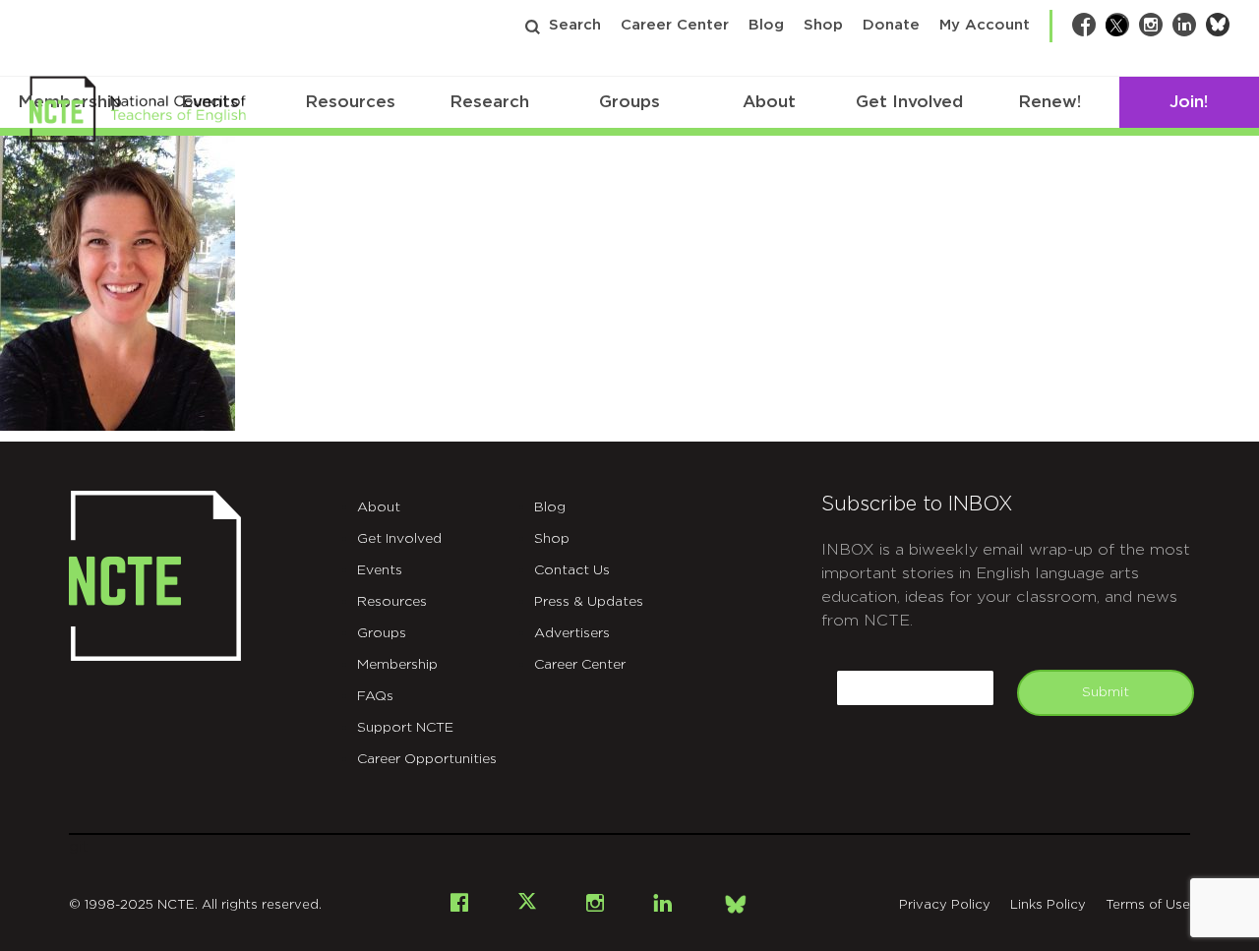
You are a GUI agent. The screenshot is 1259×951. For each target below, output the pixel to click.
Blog (766, 25)
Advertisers (572, 633)
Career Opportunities (427, 759)
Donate (891, 25)
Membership (397, 665)
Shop (823, 25)
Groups (629, 101)
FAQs (375, 696)
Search (575, 25)
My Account (984, 25)
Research (489, 101)
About (769, 101)
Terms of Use (1148, 905)
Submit (1105, 692)
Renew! (1049, 101)
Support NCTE (405, 728)
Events (379, 570)
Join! (1188, 101)
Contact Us (572, 570)
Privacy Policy (944, 905)
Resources (350, 101)
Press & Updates (588, 602)
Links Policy (1048, 905)
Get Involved (909, 101)
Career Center (675, 25)
